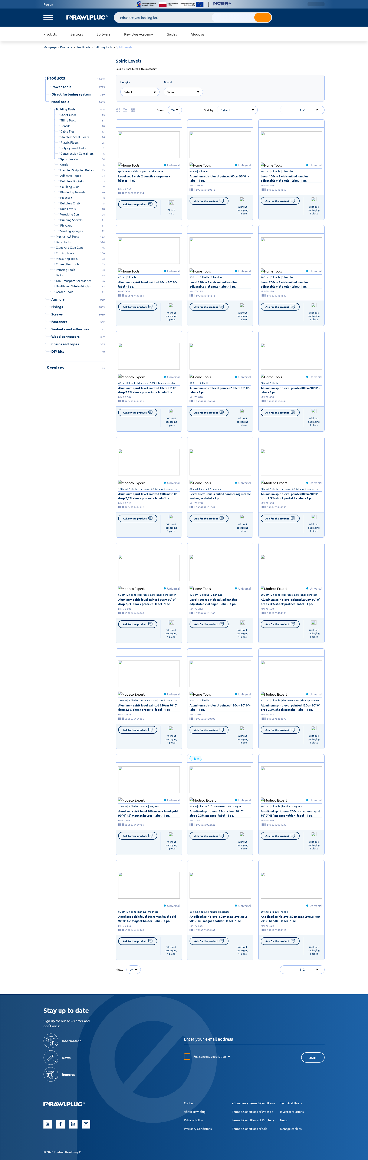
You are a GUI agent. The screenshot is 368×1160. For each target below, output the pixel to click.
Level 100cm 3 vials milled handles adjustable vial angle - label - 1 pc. (284, 178)
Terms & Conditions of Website (252, 1111)
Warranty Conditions (198, 1128)
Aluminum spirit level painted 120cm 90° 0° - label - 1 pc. (220, 707)
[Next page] (317, 110)
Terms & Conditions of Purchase (253, 1120)
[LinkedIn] (73, 1124)
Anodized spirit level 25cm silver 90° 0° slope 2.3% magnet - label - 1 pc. (216, 813)
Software (104, 34)
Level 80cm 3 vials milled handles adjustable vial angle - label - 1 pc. (220, 496)
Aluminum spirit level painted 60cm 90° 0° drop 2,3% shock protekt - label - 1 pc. (147, 602)
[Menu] (48, 17)
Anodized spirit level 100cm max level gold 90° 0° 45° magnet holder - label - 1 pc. (148, 813)
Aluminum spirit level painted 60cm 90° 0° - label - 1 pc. (219, 178)
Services (76, 34)
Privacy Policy (193, 1120)
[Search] (262, 17)
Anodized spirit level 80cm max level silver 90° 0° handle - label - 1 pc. (290, 919)
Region (48, 4)
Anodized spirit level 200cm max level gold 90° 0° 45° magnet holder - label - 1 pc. (290, 813)
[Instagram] (86, 1124)
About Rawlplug (195, 1111)
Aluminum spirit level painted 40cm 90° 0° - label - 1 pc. (147, 284)
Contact (189, 1103)
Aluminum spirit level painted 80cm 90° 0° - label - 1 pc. (290, 390)
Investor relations (292, 1111)
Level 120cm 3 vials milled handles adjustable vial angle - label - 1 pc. (213, 602)
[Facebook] (60, 1124)
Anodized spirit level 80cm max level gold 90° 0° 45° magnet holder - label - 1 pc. (147, 919)
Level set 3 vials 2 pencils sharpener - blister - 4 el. (144, 178)
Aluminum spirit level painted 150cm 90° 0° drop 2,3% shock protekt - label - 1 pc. (147, 707)
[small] (149, 144)
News (284, 1120)
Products (50, 34)
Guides (172, 34)
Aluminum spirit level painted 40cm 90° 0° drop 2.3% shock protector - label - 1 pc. (147, 390)
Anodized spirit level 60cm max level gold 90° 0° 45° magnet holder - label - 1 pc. (218, 919)
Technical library (291, 1103)
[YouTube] (47, 1124)
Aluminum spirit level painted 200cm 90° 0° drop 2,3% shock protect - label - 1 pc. (290, 602)
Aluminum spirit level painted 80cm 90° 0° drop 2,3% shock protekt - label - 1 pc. (289, 496)
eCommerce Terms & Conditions (253, 1103)
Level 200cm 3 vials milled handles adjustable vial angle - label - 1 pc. (284, 284)
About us (197, 34)
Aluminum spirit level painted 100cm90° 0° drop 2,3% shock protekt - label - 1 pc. (147, 496)
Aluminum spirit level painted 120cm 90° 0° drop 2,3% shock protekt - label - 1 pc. (290, 707)
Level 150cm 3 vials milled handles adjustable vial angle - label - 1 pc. (213, 284)
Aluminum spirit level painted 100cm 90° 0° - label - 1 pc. (220, 390)
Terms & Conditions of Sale (249, 1128)
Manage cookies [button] (291, 1128)
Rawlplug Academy (138, 34)
